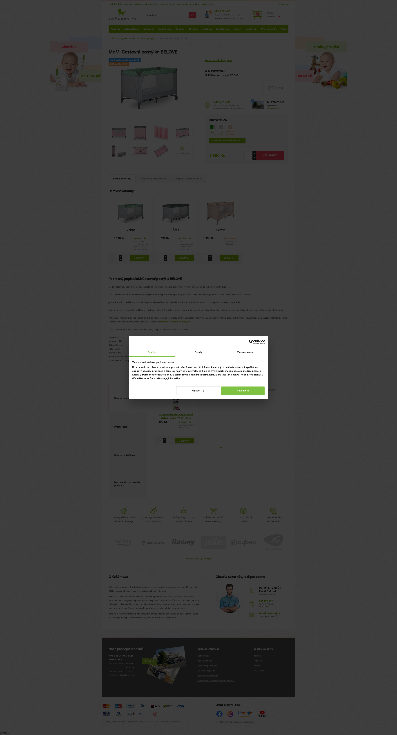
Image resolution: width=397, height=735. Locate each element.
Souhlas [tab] (151, 352)
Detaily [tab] (198, 352)
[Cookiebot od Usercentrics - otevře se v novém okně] (251, 342)
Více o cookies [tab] (245, 352)
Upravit (196, 390)
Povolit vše (243, 390)
